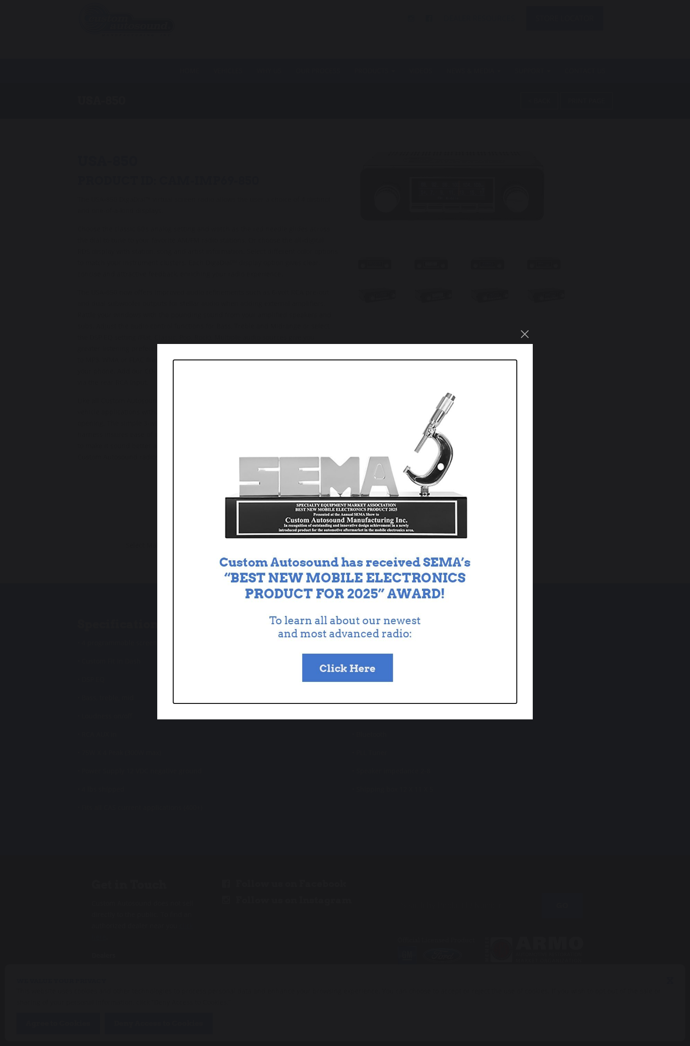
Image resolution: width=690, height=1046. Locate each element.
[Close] (525, 334)
